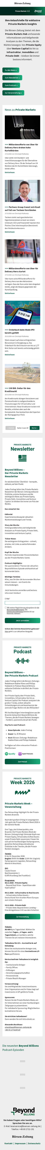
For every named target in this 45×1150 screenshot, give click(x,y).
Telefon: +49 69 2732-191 (22, 1129)
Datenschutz (34, 1143)
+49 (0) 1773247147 (12, 1030)
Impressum (20, 1143)
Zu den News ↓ (11, 70)
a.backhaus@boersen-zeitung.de (18, 1027)
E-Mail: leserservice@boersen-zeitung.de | (22, 1126)
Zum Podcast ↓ (11, 85)
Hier (6, 631)
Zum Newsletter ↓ (12, 77)
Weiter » (35, 428)
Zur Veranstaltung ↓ (13, 93)
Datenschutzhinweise (15, 611)
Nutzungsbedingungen (15, 609)
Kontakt (8, 1143)
